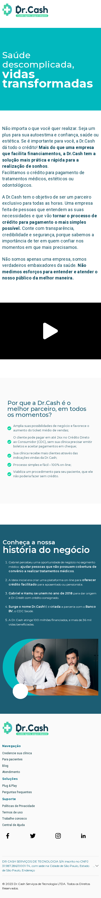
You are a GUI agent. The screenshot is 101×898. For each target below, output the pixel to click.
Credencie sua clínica (17, 753)
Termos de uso (12, 812)
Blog (5, 766)
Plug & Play (9, 786)
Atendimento (11, 772)
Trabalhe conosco (14, 818)
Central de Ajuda (13, 825)
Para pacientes (12, 759)
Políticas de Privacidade (18, 806)
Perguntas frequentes (17, 792)
